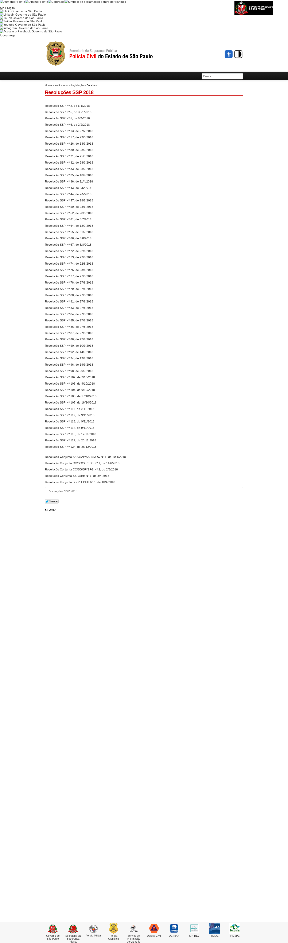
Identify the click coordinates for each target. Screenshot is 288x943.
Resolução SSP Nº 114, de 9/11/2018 (69, 427)
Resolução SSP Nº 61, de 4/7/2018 (68, 219)
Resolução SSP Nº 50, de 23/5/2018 (69, 206)
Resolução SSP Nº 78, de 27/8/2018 (69, 282)
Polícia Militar (93, 935)
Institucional (61, 85)
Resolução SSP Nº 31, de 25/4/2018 (69, 156)
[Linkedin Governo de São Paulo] (23, 14)
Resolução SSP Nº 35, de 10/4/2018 (69, 175)
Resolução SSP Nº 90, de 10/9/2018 (69, 345)
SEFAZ (214, 935)
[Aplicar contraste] (56, 1)
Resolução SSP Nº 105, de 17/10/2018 (71, 396)
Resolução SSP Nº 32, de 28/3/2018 (69, 162)
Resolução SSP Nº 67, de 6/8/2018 (68, 244)
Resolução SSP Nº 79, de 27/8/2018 (69, 288)
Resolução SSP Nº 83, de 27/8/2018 (69, 307)
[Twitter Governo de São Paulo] (21, 21)
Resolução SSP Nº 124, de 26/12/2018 (71, 446)
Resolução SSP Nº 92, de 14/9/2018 (69, 352)
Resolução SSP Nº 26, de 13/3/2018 (69, 143)
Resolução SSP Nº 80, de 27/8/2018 (69, 295)
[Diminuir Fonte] (36, 1)
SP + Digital (7, 7)
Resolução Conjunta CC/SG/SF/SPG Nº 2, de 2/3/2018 (81, 469)
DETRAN (174, 935)
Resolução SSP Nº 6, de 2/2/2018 (67, 124)
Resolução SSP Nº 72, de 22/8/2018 (69, 251)
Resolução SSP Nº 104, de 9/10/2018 (70, 390)
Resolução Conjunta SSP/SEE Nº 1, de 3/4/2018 (77, 475)
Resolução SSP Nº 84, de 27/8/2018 (69, 314)
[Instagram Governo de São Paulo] (24, 28)
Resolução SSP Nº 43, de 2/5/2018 (68, 187)
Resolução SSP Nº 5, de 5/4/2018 (67, 118)
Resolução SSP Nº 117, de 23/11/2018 (70, 440)
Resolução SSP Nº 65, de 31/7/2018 (69, 232)
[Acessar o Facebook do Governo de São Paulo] (31, 31)
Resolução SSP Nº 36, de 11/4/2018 (69, 181)
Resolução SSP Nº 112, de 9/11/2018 (69, 415)
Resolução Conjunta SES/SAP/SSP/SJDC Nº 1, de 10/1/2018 (85, 456)
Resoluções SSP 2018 (62, 491)
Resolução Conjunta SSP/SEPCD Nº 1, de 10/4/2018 (80, 482)
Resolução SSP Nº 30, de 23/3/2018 (69, 150)
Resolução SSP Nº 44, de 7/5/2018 (68, 194)
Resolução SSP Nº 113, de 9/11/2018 (69, 421)
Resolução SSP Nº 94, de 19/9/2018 (69, 358)
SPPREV (194, 935)
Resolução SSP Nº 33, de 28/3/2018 (69, 168)
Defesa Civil (154, 935)
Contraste (238, 54)
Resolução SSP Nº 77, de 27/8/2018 (69, 276)
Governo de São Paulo (53, 937)
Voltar (52, 509)
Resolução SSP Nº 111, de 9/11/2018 (69, 408)
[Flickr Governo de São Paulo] (21, 11)
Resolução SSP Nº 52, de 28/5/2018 (69, 213)
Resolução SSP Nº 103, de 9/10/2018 (70, 383)
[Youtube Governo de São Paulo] (23, 24)
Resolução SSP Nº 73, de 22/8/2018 (69, 257)
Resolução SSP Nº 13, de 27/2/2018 (69, 131)
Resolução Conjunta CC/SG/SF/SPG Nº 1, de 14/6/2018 (82, 463)
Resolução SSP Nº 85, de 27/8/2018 (69, 320)
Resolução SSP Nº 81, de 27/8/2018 (69, 301)
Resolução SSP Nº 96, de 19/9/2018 (69, 364)
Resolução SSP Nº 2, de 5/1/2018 (67, 105)
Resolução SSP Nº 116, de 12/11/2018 (70, 434)
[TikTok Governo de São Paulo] (21, 18)
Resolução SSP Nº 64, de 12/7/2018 (69, 225)
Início (107, 54)
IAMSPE (235, 935)
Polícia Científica (113, 937)
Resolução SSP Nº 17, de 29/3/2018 (69, 137)
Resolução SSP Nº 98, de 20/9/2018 (69, 371)
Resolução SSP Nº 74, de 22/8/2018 (69, 263)
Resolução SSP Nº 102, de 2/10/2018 (70, 377)
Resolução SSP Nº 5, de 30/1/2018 (68, 112)
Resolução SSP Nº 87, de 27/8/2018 (69, 333)
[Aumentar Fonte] (12, 1)
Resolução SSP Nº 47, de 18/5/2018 (69, 200)
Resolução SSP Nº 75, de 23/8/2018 (69, 270)
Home (48, 85)
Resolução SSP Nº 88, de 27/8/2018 (69, 339)
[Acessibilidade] (229, 54)
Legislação (77, 85)
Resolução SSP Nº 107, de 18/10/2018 (71, 402)
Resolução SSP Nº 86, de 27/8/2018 (69, 326)
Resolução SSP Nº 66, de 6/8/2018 (68, 238)
